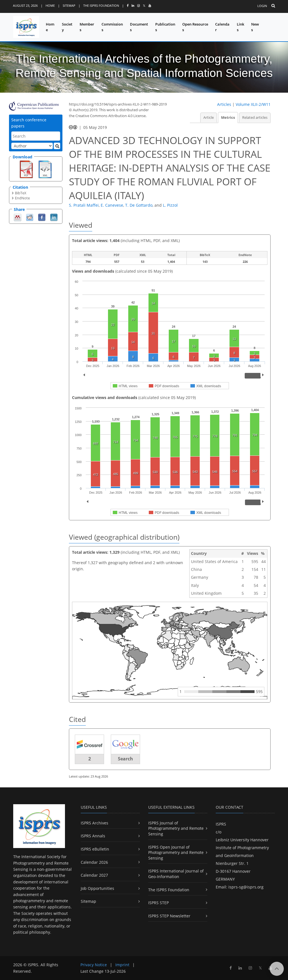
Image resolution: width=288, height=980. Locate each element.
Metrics (228, 117)
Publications (165, 27)
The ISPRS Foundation (101, 5)
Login (262, 6)
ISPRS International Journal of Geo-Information (176, 873)
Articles (224, 104)
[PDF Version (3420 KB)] (26, 168)
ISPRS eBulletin (95, 849)
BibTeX (20, 192)
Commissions (112, 27)
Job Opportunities (97, 888)
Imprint (122, 964)
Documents (139, 27)
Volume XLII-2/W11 (253, 104)
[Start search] (57, 146)
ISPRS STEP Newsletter (169, 916)
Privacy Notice (93, 964)
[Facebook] (42, 217)
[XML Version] (45, 168)
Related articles (254, 117)
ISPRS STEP (158, 902)
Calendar (222, 27)
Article (208, 117)
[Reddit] (29, 217)
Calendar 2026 (94, 862)
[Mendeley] (17, 217)
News (255, 27)
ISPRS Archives (94, 823)
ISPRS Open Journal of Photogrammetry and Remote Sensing (176, 852)
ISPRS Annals (93, 835)
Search (125, 759)
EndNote (22, 197)
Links (240, 27)
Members (87, 27)
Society (67, 27)
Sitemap (69, 5)
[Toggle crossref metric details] (89, 744)
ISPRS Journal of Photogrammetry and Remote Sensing (176, 828)
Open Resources (195, 27)
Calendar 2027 (94, 875)
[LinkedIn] (54, 217)
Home (50, 5)
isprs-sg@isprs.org (246, 887)
